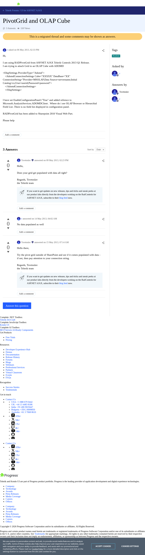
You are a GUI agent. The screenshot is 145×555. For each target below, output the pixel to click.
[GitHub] (13, 435)
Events (9, 375)
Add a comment (12, 135)
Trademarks (40, 534)
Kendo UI (4, 325)
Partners (9, 370)
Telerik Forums (12, 10)
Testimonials (11, 390)
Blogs (8, 362)
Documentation (12, 354)
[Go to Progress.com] (9, 476)
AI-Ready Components (22, 330)
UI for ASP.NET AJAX (31, 10)
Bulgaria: (23, 409)
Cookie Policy (37, 549)
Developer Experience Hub (18, 349)
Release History (13, 357)
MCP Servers (6, 330)
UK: (21, 404)
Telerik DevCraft (7, 320)
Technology (11, 489)
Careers (9, 499)
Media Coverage (13, 496)
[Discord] (13, 438)
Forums (9, 360)
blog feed (63, 198)
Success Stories (12, 387)
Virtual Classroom (14, 372)
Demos (9, 352)
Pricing (9, 340)
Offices (9, 501)
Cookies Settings (130, 546)
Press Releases (12, 494)
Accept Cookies (103, 546)
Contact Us (11, 399)
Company (10, 486)
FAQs (8, 377)
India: (22, 407)
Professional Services (15, 367)
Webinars (10, 365)
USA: (22, 402)
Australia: (23, 412)
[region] (72, 546)
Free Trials (10, 337)
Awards (9, 491)
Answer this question (17, 305)
